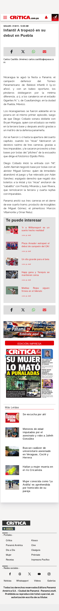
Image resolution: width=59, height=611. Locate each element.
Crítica (9, 540)
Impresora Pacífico (40, 559)
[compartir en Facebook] (11, 52)
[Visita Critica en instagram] (49, 573)
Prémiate (35, 554)
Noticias (7, 580)
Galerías (51, 580)
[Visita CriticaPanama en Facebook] (10, 573)
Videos (37, 580)
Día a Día (10, 549)
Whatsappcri (22, 580)
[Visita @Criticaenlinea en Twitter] (19, 573)
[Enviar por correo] (44, 52)
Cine (33, 545)
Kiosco (34, 540)
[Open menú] (5, 17)
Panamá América (14, 545)
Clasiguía (35, 549)
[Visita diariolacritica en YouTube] (39, 573)
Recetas (10, 559)
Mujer (8, 554)
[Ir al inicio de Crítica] (24, 17)
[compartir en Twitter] (23, 52)
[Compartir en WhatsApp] (35, 50)
